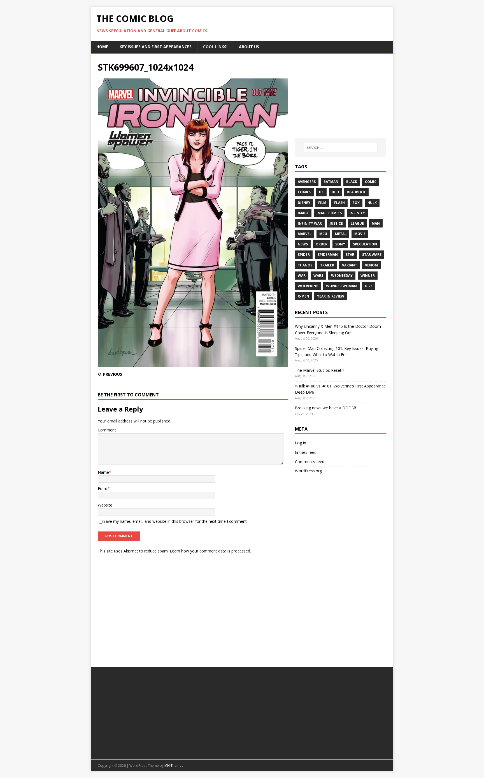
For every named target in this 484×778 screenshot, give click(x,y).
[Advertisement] (340, 96)
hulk (372, 202)
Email (103, 488)
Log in (300, 442)
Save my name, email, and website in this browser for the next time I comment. (175, 521)
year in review (330, 296)
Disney (304, 202)
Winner (367, 275)
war (302, 275)
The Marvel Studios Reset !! (319, 370)
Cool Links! (215, 46)
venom (371, 265)
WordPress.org (308, 470)
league (357, 223)
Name (103, 472)
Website (105, 505)
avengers (307, 181)
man (376, 223)
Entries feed (306, 452)
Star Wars (371, 254)
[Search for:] (340, 147)
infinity (357, 213)
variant (349, 265)
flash (339, 202)
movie (360, 233)
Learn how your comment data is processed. (210, 551)
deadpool (356, 192)
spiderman (328, 254)
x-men (303, 296)
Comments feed (309, 461)
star (350, 254)
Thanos (305, 265)
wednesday (342, 275)
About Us (249, 46)
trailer (327, 265)
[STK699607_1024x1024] (193, 363)
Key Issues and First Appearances (156, 46)
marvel (304, 233)
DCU (335, 192)
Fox (356, 202)
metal (340, 233)
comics (304, 192)
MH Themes (173, 765)
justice (336, 223)
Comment (107, 430)
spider (304, 254)
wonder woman (341, 286)
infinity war (310, 223)
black (351, 181)
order (321, 244)
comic (370, 181)
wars (318, 275)
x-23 (368, 286)
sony (340, 244)
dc (321, 192)
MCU (323, 233)
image (303, 213)
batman (331, 181)
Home (102, 46)
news (303, 244)
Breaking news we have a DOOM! (325, 407)
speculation (365, 244)
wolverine (308, 286)
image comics (329, 213)
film (322, 202)
